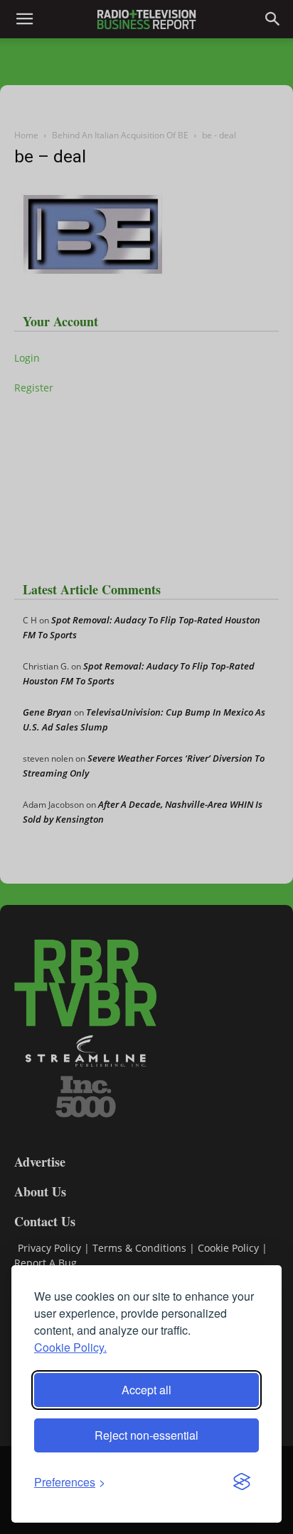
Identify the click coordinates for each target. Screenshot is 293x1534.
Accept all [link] (146, 1390)
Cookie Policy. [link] (70, 1347)
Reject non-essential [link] (146, 1435)
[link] (69, 1482)
